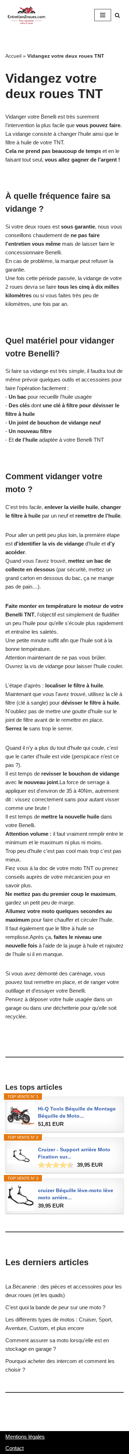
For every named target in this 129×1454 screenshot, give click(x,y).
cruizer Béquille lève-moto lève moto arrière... (75, 1193)
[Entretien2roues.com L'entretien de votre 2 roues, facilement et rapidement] (26, 15)
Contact (14, 1448)
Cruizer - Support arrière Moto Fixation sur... (74, 1153)
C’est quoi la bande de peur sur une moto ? (55, 1307)
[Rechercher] (117, 15)
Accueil (13, 56)
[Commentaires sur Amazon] (56, 1165)
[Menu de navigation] (102, 15)
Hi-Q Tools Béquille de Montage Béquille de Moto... (77, 1112)
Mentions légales (25, 1437)
